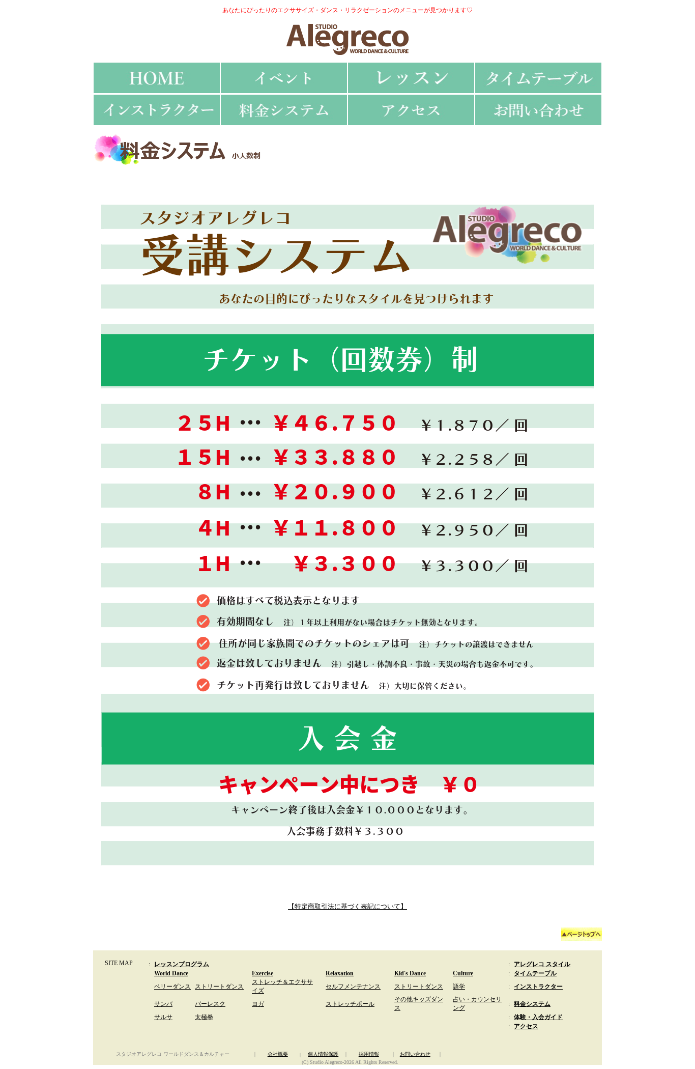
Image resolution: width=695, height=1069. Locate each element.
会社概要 (278, 1054)
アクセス (526, 1026)
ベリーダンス (172, 986)
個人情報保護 (323, 1054)
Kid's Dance (410, 973)
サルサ (163, 1017)
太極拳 (204, 1017)
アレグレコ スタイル (542, 964)
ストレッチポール (350, 1003)
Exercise (262, 973)
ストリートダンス (219, 986)
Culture (463, 973)
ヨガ (258, 1003)
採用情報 (369, 1054)
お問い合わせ (415, 1054)
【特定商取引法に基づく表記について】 (347, 906)
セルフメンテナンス (353, 986)
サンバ (163, 1003)
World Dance (171, 973)
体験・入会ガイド (538, 1017)
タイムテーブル (535, 973)
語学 (459, 986)
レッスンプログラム (181, 964)
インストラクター (538, 986)
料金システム (532, 1003)
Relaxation (340, 973)
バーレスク (210, 1003)
